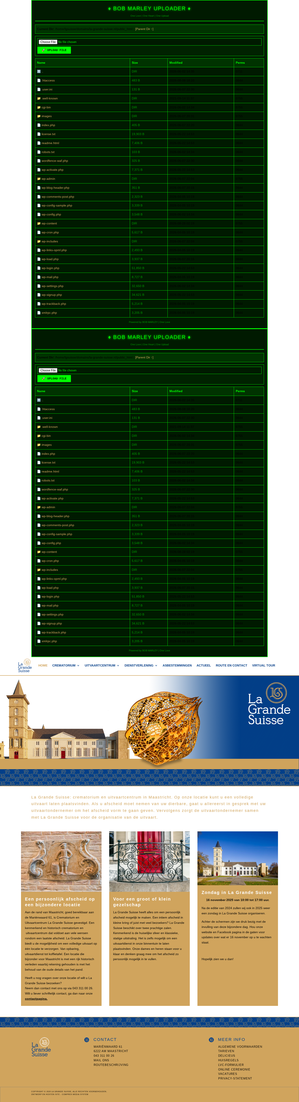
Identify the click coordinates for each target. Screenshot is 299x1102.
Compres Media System (75, 1094)
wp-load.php (50, 259)
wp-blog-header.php (55, 187)
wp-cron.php (50, 232)
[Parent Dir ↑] (144, 29)
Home (42, 665)
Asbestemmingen (177, 665)
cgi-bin (46, 107)
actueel (204, 665)
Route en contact (231, 665)
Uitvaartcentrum (100, 665)
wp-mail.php (50, 277)
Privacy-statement (235, 1078)
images (47, 116)
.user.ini (47, 89)
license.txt (48, 134)
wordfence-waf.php (55, 160)
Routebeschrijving (111, 1065)
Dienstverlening (139, 665)
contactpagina (36, 998)
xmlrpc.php (49, 312)
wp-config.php (51, 214)
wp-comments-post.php (58, 196)
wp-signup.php (52, 294)
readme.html (50, 143)
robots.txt (48, 152)
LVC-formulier (231, 1065)
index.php (48, 125)
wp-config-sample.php (57, 205)
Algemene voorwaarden (240, 1046)
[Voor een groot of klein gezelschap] (149, 890)
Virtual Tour (263, 665)
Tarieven (226, 1051)
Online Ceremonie (234, 1069)
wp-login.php (50, 268)
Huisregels (228, 1060)
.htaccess (48, 80)
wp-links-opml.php (54, 250)
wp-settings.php (52, 286)
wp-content (49, 223)
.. (42, 71)
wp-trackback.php (54, 303)
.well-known (50, 98)
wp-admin (48, 178)
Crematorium (64, 665)
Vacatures (227, 1074)
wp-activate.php (52, 169)
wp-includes (50, 241)
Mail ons (101, 1060)
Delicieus (226, 1055)
